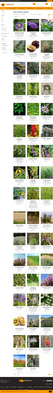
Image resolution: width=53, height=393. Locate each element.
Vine (2, 16)
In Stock (4, 12)
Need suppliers (5, 52)
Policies (20, 389)
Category (2, 15)
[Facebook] (47, 381)
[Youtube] (50, 381)
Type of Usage (3, 43)
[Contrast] (51, 384)
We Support (32, 389)
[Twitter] (51, 381)
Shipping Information (26, 389)
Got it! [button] (50, 391)
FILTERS (2, 10)
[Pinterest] (48, 381)
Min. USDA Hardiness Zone (5, 33)
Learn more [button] (26, 391)
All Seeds (5, 8)
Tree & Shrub (12, 8)
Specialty (48, 8)
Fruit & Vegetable (40, 8)
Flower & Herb (30, 8)
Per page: (14, 374)
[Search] (34, 4)
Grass (2, 17)
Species (2, 24)
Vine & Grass (21, 8)
